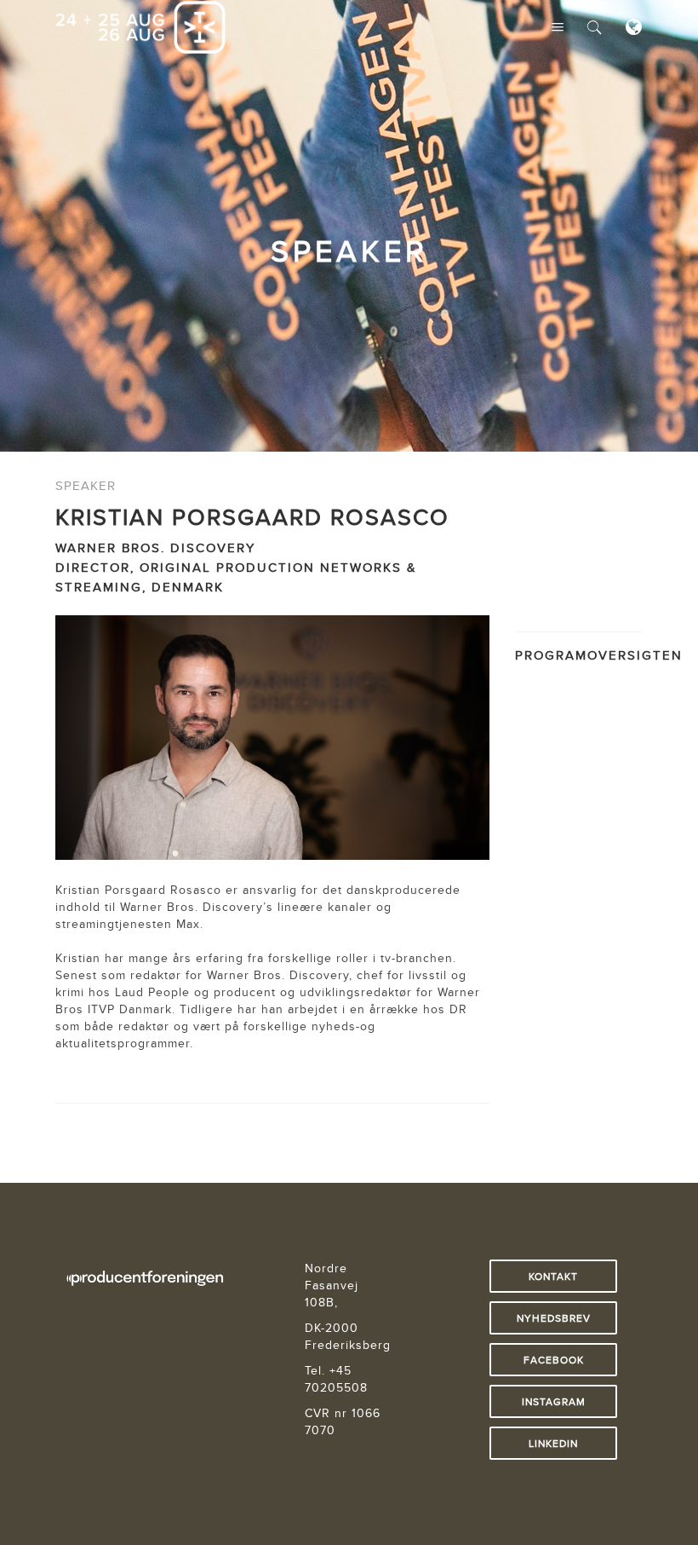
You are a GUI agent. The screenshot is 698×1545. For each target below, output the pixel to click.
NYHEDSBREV (554, 1318)
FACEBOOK (554, 1359)
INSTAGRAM (554, 1401)
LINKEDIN (553, 1443)
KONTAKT (553, 1276)
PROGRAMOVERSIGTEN (599, 655)
